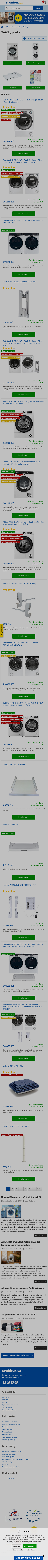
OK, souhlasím (29, 1546)
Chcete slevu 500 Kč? (29, 1557)
